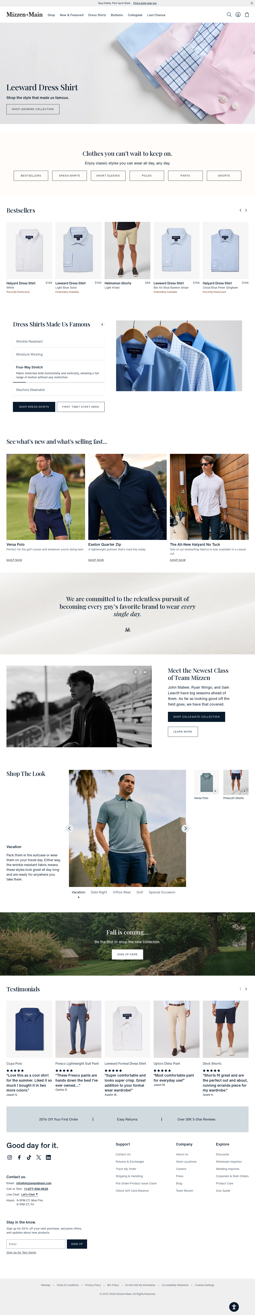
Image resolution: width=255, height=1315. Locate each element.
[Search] (229, 14)
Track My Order (126, 1169)
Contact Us (123, 1154)
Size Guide (223, 1190)
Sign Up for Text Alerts (21, 1252)
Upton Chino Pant (167, 1063)
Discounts (222, 1154)
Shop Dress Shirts (34, 407)
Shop (51, 15)
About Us (182, 1154)
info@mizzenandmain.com (33, 1183)
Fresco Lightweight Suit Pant (77, 1063)
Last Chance (156, 15)
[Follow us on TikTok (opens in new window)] (29, 1157)
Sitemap (45, 1285)
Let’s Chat (29, 1194)
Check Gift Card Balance (132, 1190)
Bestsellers (31, 175)
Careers (181, 1169)
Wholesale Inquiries (229, 1161)
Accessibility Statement (175, 1285)
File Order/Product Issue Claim (136, 1183)
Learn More (183, 731)
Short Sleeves (108, 175)
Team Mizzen (184, 1190)
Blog (179, 1183)
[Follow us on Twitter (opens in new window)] (38, 1157)
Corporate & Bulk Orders (232, 1176)
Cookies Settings (204, 1285)
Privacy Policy (93, 1285)
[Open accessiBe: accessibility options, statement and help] (234, 1307)
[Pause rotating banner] (251, 3)
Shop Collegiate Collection (196, 716)
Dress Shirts (97, 15)
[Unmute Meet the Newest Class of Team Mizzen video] (145, 672)
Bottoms (117, 15)
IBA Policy (113, 1285)
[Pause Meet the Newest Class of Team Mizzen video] (135, 672)
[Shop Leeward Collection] (127, 73)
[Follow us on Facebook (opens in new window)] (19, 1157)
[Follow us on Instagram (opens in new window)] (9, 1157)
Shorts (224, 175)
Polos (147, 175)
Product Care (224, 1183)
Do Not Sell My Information (140, 1285)
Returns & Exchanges (130, 1161)
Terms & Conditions (68, 1285)
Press (179, 1176)
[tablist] (59, 365)
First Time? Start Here (80, 407)
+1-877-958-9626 (36, 1189)
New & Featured (71, 15)
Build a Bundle (148, 3)
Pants (185, 175)
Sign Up (77, 1244)
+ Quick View (31, 279)
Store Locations (186, 1161)
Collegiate (135, 15)
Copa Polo (14, 1063)
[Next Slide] (246, 210)
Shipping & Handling (129, 1176)
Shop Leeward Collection (33, 109)
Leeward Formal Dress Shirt (125, 1063)
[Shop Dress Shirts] (179, 355)
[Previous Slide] (240, 210)
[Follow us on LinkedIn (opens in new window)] (48, 1157)
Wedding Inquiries (227, 1169)
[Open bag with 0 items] (247, 14)
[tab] (59, 341)
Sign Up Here (127, 954)
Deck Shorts (212, 1063)
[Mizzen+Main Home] (24, 14)
